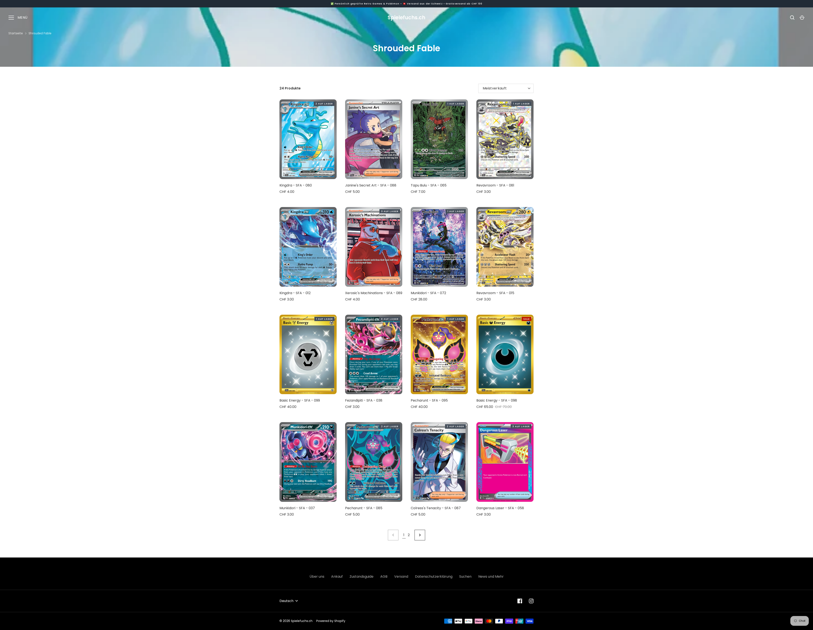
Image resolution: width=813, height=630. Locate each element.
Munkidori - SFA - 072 (428, 293)
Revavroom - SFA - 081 (495, 185)
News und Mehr (491, 576)
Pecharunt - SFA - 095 (429, 400)
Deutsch (286, 600)
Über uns (317, 576)
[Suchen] (792, 17)
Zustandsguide (361, 576)
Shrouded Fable (40, 33)
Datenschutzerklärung (433, 576)
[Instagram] (531, 601)
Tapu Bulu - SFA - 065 (429, 185)
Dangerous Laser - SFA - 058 (500, 508)
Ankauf (337, 576)
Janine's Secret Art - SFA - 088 (370, 185)
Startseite (15, 33)
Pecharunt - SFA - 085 (363, 508)
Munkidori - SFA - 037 (297, 508)
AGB (383, 576)
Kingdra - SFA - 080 (295, 185)
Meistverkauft (495, 88)
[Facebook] (519, 601)
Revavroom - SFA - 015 (495, 293)
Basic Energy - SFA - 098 (496, 400)
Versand (401, 576)
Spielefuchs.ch (406, 17)
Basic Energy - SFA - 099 (299, 400)
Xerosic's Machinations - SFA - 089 (373, 293)
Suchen (465, 576)
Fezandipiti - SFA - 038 (363, 400)
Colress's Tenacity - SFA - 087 (436, 508)
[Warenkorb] (802, 17)
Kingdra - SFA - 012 (295, 293)
